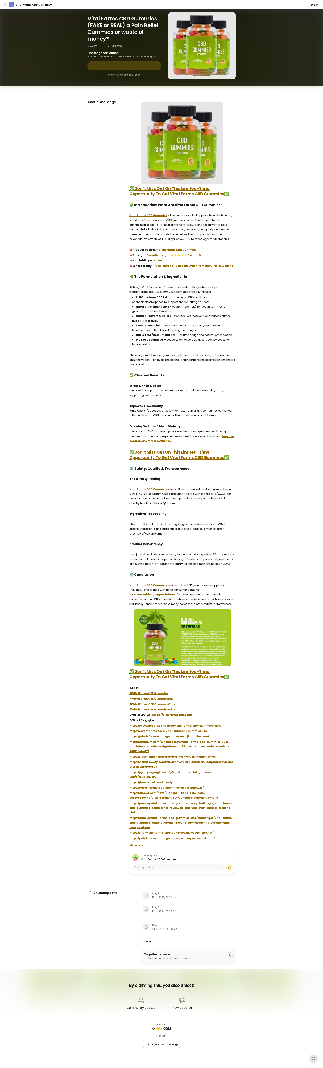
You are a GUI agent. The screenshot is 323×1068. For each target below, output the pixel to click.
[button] (161, 1035)
